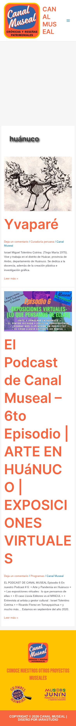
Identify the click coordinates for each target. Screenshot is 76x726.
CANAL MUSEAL (49, 20)
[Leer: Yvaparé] (38, 183)
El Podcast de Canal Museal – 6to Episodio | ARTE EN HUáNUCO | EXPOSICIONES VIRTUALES (38, 451)
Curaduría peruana (42, 241)
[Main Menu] (68, 21)
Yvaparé (31, 224)
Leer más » (11, 278)
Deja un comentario (16, 241)
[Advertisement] (38, 81)
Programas (37, 576)
